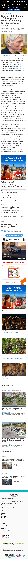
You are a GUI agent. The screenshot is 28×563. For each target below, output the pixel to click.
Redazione (3, 529)
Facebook (4, 515)
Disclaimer (3, 527)
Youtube (4, 516)
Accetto (10, 9)
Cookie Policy (4, 525)
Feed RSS (4, 518)
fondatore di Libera (16, 66)
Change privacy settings (6, 531)
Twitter (3, 514)
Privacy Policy (4, 523)
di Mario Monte (5, 56)
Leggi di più (16, 9)
